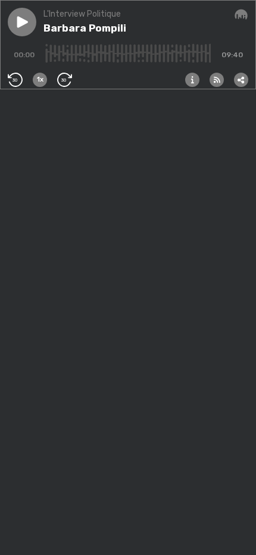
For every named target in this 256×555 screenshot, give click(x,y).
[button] (22, 22)
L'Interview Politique (82, 14)
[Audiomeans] (241, 15)
